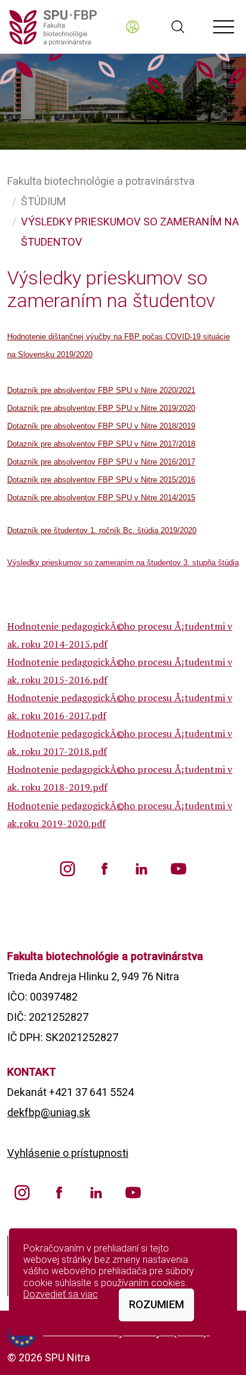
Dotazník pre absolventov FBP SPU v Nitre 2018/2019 (101, 426)
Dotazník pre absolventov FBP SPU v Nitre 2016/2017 (101, 461)
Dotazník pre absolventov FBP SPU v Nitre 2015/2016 (101, 479)
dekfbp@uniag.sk (48, 1112)
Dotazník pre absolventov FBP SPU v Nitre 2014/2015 (101, 497)
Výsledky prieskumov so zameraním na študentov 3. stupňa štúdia (123, 562)
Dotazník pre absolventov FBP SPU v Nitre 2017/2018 (101, 443)
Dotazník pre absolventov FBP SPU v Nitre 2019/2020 (101, 408)
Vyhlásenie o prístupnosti (67, 1153)
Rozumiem (156, 1304)
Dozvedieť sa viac (60, 1294)
